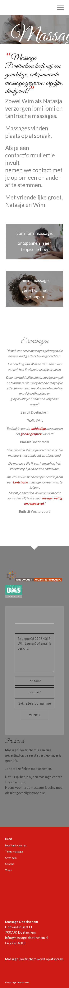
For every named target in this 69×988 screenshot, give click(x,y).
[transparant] (28, 7)
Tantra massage (14, 851)
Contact (9, 863)
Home (8, 838)
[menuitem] (58, 7)
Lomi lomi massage (15, 845)
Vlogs (8, 870)
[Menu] (58, 7)
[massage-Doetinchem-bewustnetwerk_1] (34, 576)
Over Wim (11, 857)
